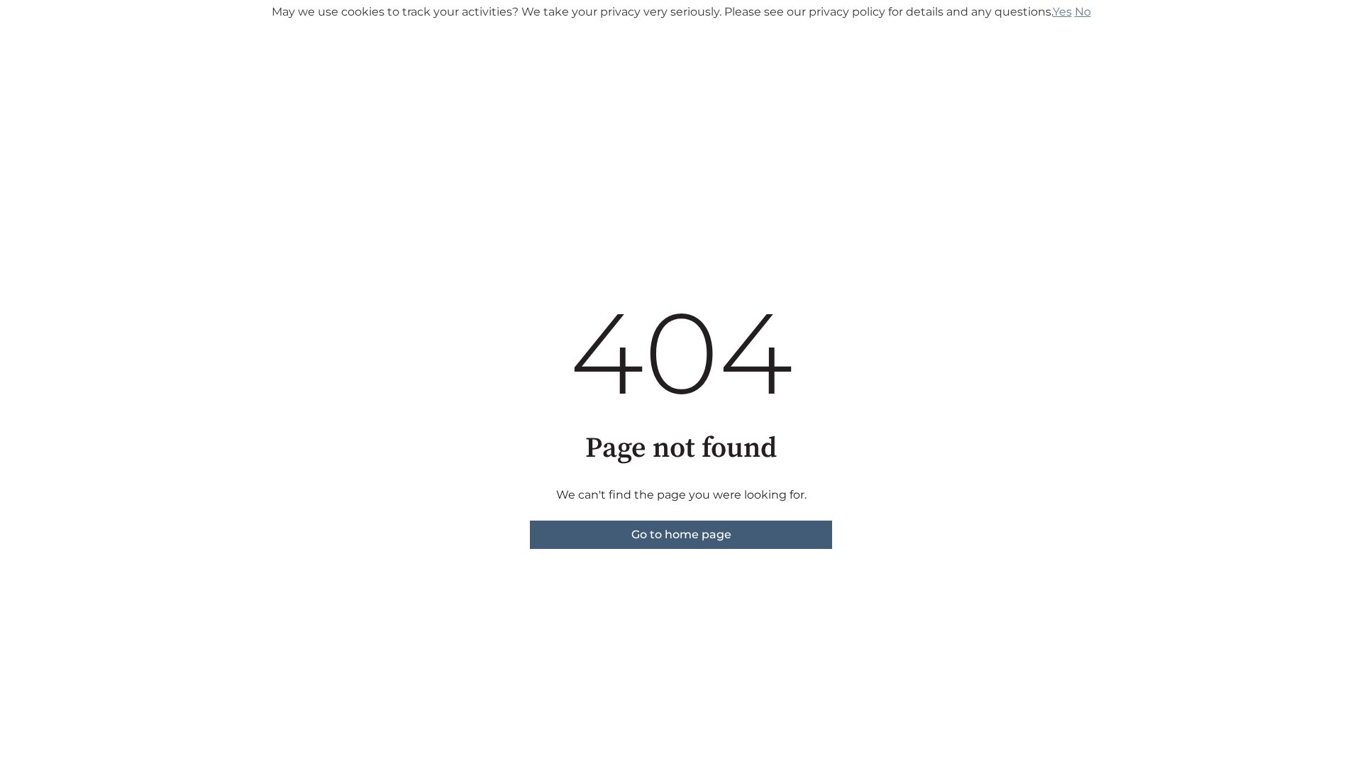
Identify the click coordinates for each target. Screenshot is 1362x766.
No (1083, 11)
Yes (1062, 11)
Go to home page (681, 534)
